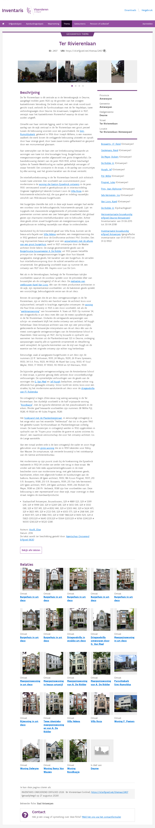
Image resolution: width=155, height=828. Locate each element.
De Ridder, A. (107, 163)
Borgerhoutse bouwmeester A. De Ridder (40, 251)
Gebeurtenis (80, 23)
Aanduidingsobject (34, 23)
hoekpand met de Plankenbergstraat (43, 418)
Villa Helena (50, 234)
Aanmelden (148, 23)
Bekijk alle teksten (31, 550)
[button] (72, 85)
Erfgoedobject (15, 23)
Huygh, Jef (106, 169)
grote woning (47, 448)
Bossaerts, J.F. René (111, 144)
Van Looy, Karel (109, 201)
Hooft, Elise (35, 529)
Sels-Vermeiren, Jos (110, 195)
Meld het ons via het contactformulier (101, 816)
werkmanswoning (30, 311)
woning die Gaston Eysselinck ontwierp (59, 184)
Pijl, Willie (106, 176)
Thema (67, 23)
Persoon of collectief (99, 23)
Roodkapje (26, 404)
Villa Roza (76, 191)
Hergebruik (147, 10)
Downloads (130, 10)
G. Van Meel (40, 381)
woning (89, 304)
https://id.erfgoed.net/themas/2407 (109, 792)
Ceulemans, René (109, 150)
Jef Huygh (55, 381)
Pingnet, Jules (108, 182)
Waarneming (53, 23)
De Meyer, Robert (110, 156)
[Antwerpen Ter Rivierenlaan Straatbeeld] (37, 71)
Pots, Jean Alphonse (111, 188)
